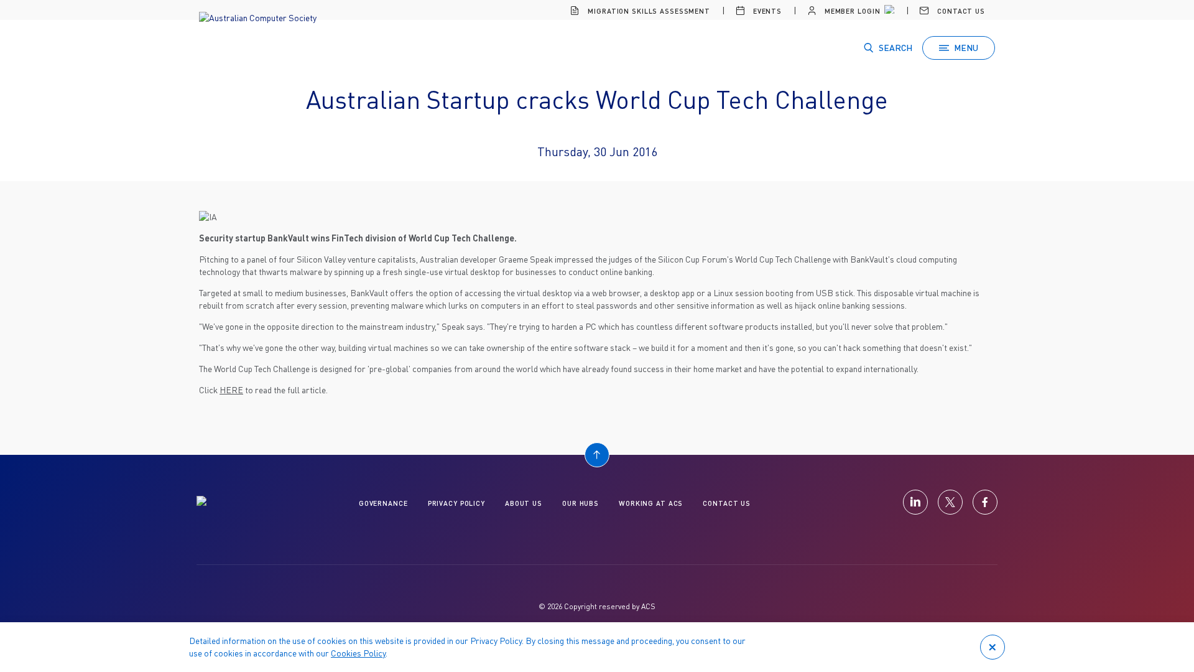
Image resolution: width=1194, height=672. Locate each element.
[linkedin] (915, 502)
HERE (231, 390)
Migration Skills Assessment (647, 11)
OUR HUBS (580, 503)
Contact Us (960, 11)
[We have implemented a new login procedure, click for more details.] (888, 11)
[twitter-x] (950, 502)
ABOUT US (523, 503)
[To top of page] (597, 454)
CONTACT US (727, 503)
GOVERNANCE (383, 503)
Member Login (851, 11)
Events (766, 11)
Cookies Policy (358, 653)
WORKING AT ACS (651, 503)
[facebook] (985, 502)
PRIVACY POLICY (456, 503)
